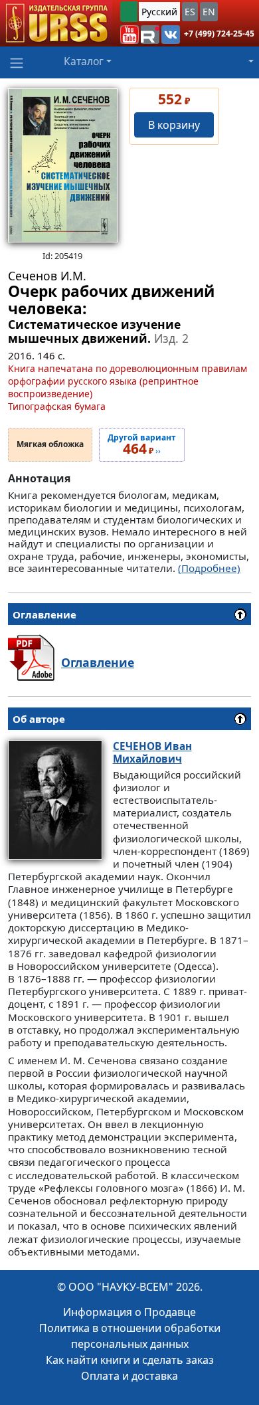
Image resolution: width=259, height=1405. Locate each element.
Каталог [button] (84, 61)
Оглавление (97, 662)
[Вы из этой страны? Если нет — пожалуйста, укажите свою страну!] (128, 11)
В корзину (174, 125)
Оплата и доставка (129, 1375)
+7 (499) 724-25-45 (219, 33)
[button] (129, 34)
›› (142, 445)
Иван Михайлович (152, 752)
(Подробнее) (209, 568)
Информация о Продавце (129, 1312)
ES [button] (190, 11)
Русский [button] (159, 11)
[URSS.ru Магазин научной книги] (56, 23)
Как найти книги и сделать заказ (130, 1360)
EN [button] (209, 11)
